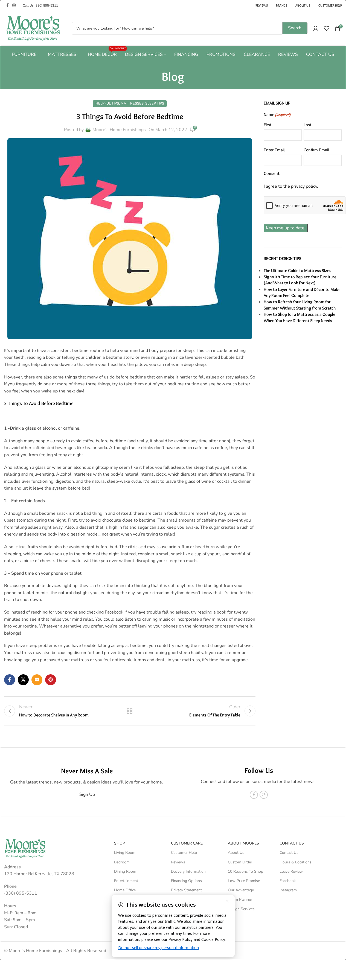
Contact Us (289, 852)
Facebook (288, 880)
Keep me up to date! (286, 228)
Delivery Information (188, 871)
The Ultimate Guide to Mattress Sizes (297, 270)
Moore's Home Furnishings (119, 130)
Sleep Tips (154, 103)
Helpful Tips (107, 103)
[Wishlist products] (326, 28)
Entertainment (126, 880)
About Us (236, 852)
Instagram (288, 890)
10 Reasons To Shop (245, 871)
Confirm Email (316, 150)
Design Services (241, 909)
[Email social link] (36, 679)
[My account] (315, 28)
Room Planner (240, 899)
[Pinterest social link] (50, 679)
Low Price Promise (244, 880)
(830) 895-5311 (46, 5)
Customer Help (184, 852)
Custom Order (240, 862)
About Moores (243, 843)
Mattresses (132, 103)
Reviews (178, 862)
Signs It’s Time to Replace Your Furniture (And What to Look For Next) (300, 279)
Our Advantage (241, 890)
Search (294, 28)
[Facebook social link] (7, 5)
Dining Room (125, 871)
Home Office (125, 890)
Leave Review (291, 871)
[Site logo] (33, 28)
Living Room (124, 852)
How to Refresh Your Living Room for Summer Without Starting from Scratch (300, 304)
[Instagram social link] (14, 5)
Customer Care (187, 843)
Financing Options (186, 880)
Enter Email (274, 150)
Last (307, 125)
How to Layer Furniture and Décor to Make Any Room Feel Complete (302, 292)
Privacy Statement (186, 890)
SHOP (119, 843)
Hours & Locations (296, 862)
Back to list (129, 710)
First (267, 125)
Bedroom (122, 862)
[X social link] (23, 679)
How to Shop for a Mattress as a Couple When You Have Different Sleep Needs (299, 317)
